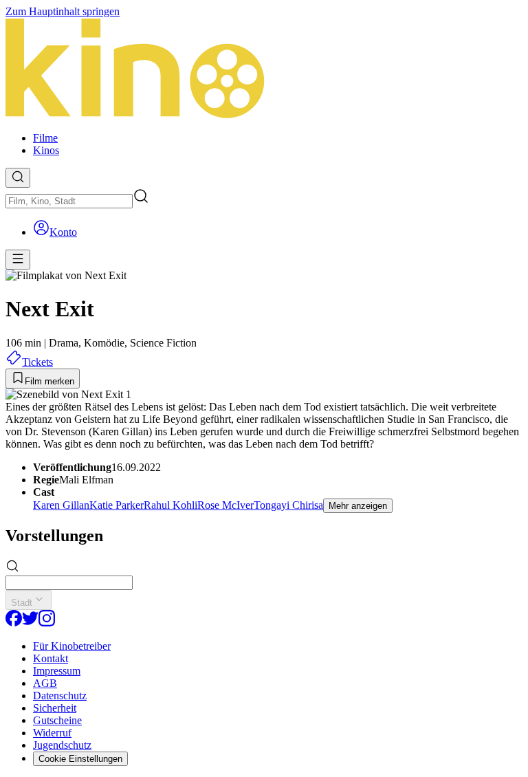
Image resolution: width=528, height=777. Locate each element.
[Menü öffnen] (18, 260)
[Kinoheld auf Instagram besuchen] (46, 622)
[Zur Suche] (18, 178)
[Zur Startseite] (264, 69)
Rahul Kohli (170, 505)
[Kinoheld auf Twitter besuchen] (30, 622)
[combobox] (69, 201)
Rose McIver (225, 505)
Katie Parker (116, 505)
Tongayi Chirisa (288, 505)
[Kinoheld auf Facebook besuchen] (14, 622)
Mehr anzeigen (358, 506)
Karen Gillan (61, 505)
